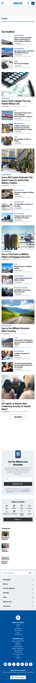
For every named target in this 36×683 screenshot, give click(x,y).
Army (18, 626)
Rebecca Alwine (18, 65)
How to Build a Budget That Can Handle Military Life (16, 102)
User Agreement (18, 650)
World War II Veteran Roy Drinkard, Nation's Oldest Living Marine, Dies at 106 (5, 538)
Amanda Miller (18, 143)
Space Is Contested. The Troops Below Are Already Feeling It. (5, 550)
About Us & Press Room (18, 641)
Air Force (18, 625)
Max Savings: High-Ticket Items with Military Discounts (24, 52)
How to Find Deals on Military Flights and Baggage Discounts (16, 255)
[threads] (30, 664)
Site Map (18, 658)
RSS (18, 656)
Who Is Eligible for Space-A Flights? (22, 140)
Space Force (18, 634)
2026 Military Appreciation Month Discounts (22, 291)
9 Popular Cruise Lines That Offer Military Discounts (22, 217)
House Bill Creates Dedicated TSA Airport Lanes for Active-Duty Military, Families (17, 180)
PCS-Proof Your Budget (21, 64)
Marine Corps (18, 630)
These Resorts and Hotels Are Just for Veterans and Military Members (23, 342)
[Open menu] (3, 3)
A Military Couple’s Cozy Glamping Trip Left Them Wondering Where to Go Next (23, 127)
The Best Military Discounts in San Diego (23, 205)
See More (18, 417)
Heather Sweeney (18, 54)
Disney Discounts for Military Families (23, 267)
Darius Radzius (18, 369)
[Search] (28, 3)
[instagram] (14, 664)
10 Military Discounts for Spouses (21, 354)
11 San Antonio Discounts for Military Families (23, 279)
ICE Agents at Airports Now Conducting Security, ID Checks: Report (16, 406)
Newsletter (18, 643)
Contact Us (18, 644)
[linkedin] (26, 664)
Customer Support (19, 677)
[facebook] (9, 664)
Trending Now (6, 528)
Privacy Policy (10, 491)
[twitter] (18, 664)
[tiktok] (22, 664)
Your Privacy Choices (18, 654)
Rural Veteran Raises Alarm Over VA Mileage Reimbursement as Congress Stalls (23, 114)
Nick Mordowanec (6, 411)
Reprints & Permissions (18, 648)
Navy (18, 632)
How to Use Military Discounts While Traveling (15, 329)
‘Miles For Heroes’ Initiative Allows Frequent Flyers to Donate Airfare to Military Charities (22, 39)
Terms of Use (25, 490)
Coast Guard (18, 628)
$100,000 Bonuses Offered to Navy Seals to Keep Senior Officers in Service (5, 562)
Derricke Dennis (18, 43)
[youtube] (5, 664)
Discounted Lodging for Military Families (24, 193)
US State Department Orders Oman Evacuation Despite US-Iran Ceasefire (23, 365)
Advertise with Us (18, 646)
